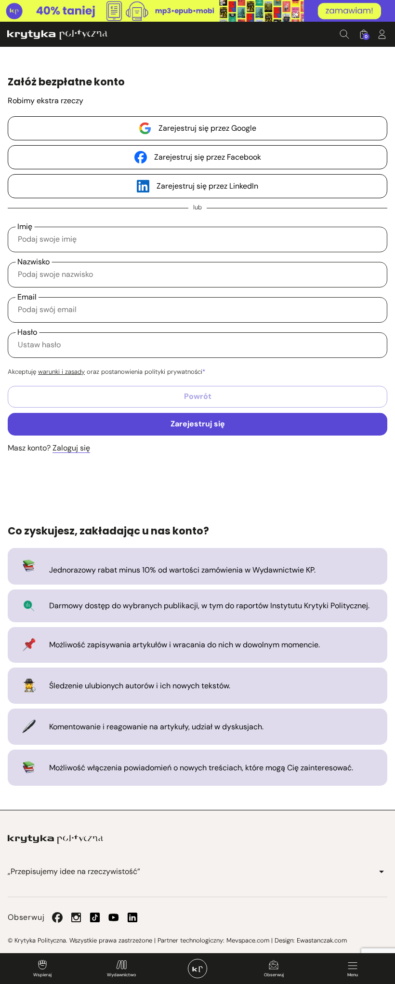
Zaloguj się (71, 448)
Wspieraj (42, 975)
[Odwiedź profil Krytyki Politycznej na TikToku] (95, 917)
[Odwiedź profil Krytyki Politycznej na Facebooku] (57, 917)
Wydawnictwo (121, 975)
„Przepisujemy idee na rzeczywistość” (74, 871)
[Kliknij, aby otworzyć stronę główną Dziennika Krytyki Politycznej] (197, 968)
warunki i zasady (61, 372)
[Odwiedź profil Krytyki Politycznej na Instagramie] (76, 917)
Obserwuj (274, 975)
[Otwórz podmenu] (381, 871)
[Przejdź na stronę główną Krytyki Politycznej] (55, 839)
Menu (352, 975)
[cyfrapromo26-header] (197, 11)
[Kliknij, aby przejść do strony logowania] (382, 34)
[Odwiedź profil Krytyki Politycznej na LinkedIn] (132, 917)
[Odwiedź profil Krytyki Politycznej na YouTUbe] (113, 917)
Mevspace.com (247, 940)
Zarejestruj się (198, 424)
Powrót (197, 396)
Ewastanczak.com (322, 940)
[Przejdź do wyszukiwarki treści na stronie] (344, 34)
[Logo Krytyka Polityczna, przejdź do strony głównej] (57, 34)
